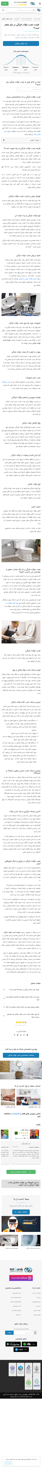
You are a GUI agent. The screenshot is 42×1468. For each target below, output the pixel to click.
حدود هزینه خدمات (26, 19)
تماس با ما (38, 1306)
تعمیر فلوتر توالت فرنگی (12, 1248)
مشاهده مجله (22, 1212)
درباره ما (38, 1297)
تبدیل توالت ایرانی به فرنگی (28, 279)
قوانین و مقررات (36, 1315)
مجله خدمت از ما (36, 1293)
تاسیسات (16, 19)
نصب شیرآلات (6, 382)
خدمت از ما (37, 19)
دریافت (9, 1332)
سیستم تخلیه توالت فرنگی (33, 1248)
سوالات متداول (37, 1310)
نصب (4, 3)
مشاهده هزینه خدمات (16, 1297)
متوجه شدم (8, 1463)
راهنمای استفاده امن (16, 1310)
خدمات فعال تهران (16, 1293)
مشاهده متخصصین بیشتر (19, 1172)
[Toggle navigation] (3, 10)
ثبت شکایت (18, 1315)
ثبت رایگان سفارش (21, 43)
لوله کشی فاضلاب (12, 603)
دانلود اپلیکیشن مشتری (15, 1302)
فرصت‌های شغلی (36, 1302)
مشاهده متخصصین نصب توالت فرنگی (21, 1055)
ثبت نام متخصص (17, 1306)
